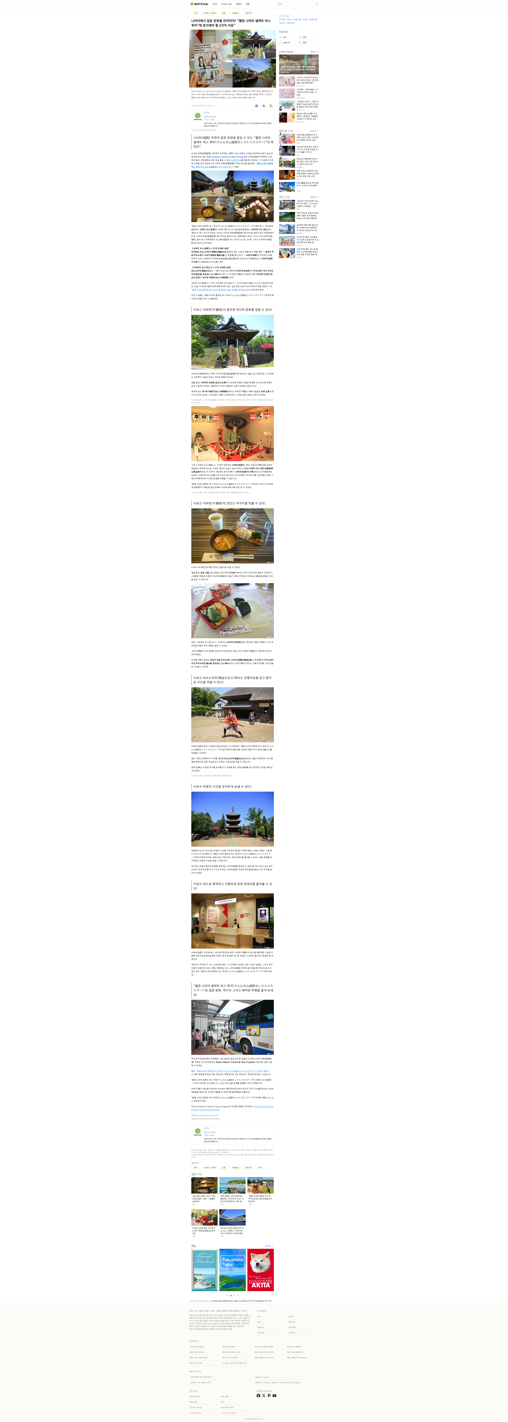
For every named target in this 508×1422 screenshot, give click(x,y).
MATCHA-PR (210, 116)
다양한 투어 (236, 160)
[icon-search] (317, 4)
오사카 (282, 23)
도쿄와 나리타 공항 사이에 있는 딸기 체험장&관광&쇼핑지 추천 (203, 1231)
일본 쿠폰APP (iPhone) (264, 1357)
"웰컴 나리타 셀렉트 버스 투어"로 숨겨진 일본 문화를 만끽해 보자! (220, 289)
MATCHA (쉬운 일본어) (199, 1357)
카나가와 (260, 1332)
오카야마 (291, 1332)
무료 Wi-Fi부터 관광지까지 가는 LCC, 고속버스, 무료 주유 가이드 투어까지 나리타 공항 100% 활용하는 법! (232, 1232)
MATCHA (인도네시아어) (264, 1352)
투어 (260, 1167)
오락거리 (248, 13)
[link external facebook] (259, 1396)
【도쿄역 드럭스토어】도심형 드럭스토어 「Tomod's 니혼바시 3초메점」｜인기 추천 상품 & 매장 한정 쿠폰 (307, 205)
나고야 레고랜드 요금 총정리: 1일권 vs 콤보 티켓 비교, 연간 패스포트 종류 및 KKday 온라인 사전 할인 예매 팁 (308, 242)
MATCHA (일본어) (197, 1346)
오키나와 (291, 1327)
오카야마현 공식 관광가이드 (201, 1377)
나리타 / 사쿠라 (210, 13)
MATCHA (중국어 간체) (231, 1352)
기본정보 (235, 13)
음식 (285, 37)
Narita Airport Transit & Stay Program (226, 156)
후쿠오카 (291, 23)
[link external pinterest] (269, 1396)
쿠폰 (248, 4)
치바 (195, 13)
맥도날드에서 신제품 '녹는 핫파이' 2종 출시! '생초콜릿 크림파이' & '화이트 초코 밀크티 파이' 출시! (307, 117)
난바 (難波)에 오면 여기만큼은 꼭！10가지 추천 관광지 (308, 184)
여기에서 (258, 283)
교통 (223, 13)
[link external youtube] (275, 1396)
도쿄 (289, 19)
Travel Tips (226, 4)
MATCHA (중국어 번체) (264, 1346)
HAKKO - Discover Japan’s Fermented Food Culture (278, 1382)
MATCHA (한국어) (197, 1352)
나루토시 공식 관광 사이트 (200, 1382)
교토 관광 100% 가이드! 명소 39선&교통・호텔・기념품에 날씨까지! (204, 1199)
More (269, 1245)
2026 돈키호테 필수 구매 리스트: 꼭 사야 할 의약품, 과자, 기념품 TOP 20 (307, 149)
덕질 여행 (297, 19)
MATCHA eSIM (196, 1363)
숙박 (304, 37)
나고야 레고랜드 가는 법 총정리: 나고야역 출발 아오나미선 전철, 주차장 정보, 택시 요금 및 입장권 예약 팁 (308, 253)
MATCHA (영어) (228, 1346)
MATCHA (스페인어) (230, 1357)
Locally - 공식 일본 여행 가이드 (234, 1363)
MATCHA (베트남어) (295, 1352)
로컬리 (239, 4)
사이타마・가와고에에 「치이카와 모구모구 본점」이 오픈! (307, 92)
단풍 (305, 19)
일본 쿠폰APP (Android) (297, 1357)
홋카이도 (291, 1322)
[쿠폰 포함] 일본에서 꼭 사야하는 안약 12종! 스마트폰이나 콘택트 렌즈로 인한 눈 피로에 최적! (307, 138)
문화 (304, 42)
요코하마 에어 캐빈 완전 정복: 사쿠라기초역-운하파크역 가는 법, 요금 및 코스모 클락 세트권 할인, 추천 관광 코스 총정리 (307, 230)
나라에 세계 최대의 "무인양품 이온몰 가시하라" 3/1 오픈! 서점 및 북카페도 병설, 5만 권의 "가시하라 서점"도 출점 (299, 69)
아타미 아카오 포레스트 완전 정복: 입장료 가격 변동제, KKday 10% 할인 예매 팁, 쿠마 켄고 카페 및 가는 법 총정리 (308, 218)
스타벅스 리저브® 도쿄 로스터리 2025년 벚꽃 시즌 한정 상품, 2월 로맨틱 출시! (307, 80)
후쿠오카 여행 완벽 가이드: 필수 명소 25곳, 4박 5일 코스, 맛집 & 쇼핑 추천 (307, 161)
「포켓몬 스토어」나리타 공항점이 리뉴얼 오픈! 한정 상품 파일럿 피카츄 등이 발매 (308, 104)
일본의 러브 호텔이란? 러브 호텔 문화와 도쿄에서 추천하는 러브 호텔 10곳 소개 (308, 173)
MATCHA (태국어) (294, 1346)
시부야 (282, 19)
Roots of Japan (262, 1377)
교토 (259, 1322)
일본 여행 (313, 19)
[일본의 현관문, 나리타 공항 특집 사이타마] (232, 1271)
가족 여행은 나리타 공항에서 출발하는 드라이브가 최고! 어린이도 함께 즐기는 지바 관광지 (231, 1200)
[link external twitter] (264, 1396)
